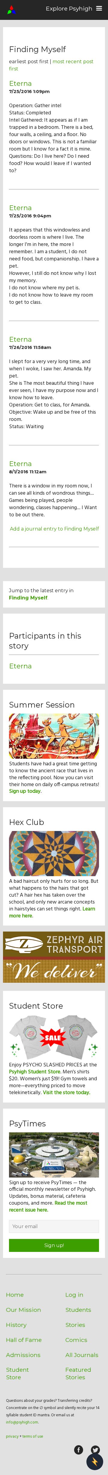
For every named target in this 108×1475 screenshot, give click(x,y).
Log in (74, 1294)
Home (15, 1294)
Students (78, 1309)
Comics (76, 1339)
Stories (75, 1324)
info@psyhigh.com (22, 1422)
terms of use (32, 1436)
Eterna (20, 83)
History (16, 1324)
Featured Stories (78, 1373)
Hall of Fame (24, 1339)
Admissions (23, 1354)
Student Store (17, 1373)
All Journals (81, 1354)
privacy (12, 1436)
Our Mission (23, 1309)
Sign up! (54, 1245)
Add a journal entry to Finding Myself (54, 529)
